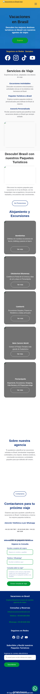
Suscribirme (12, 664)
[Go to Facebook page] (7, 58)
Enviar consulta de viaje (18, 583)
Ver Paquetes (20, 138)
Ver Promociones (20, 203)
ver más (20, 428)
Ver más (20, 249)
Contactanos (20, 494)
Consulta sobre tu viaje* (15, 568)
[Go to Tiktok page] (24, 58)
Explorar (20, 40)
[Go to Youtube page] (32, 58)
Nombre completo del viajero (17, 548)
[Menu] (36, 4)
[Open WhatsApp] (35, 688)
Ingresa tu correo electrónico (16, 653)
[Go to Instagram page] (16, 58)
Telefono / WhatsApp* (14, 558)
